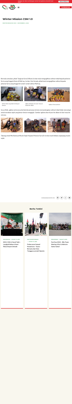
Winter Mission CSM (9, 23)
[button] (18, 7)
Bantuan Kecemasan (32, 239)
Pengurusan (6, 239)
